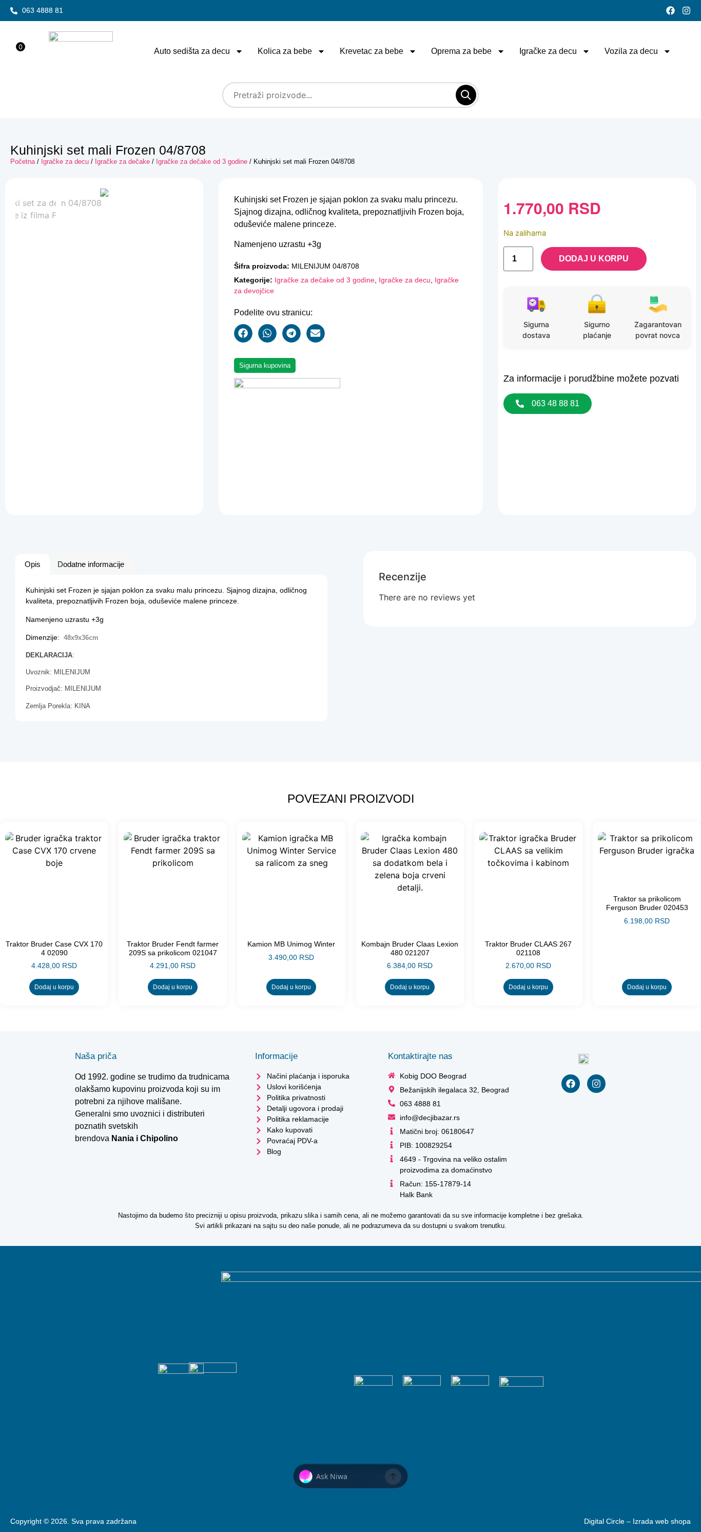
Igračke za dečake (122, 161)
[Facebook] (670, 10)
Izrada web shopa (662, 1524)
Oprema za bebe (461, 51)
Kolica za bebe (285, 51)
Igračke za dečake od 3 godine (201, 161)
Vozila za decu (631, 51)
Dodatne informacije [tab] (90, 564)
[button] (243, 333)
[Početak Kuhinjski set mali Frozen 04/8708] (104, 192)
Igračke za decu (548, 51)
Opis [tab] (33, 564)
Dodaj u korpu (604, 260)
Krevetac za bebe (371, 51)
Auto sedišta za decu (192, 51)
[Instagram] (686, 10)
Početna (22, 161)
